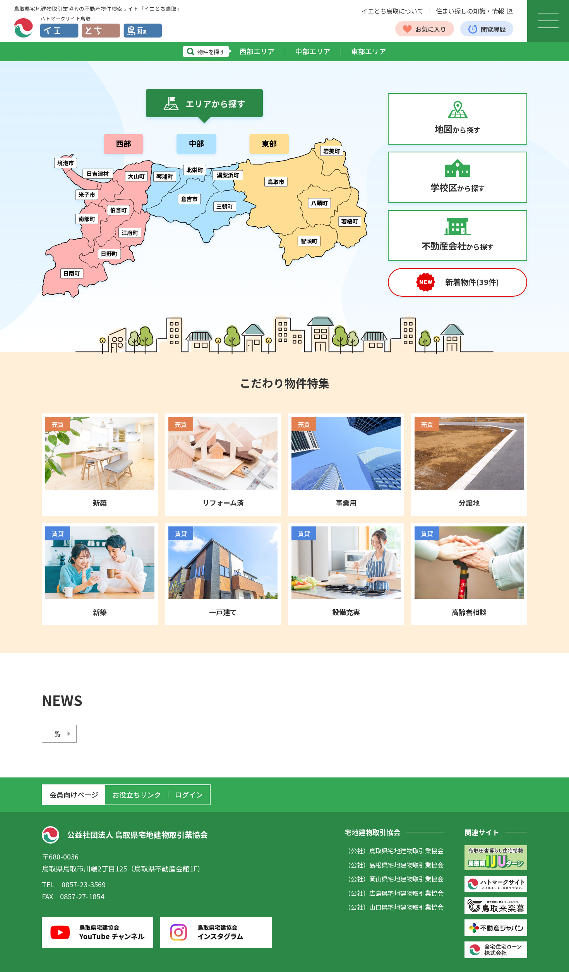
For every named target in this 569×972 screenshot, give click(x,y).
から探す (457, 128)
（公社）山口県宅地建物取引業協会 (394, 907)
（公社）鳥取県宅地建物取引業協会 (394, 850)
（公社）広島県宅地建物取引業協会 (394, 893)
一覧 (54, 733)
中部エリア (312, 51)
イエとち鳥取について (392, 10)
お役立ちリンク (136, 794)
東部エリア (368, 51)
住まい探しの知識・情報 (470, 10)
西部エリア (257, 51)
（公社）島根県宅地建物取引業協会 (394, 865)
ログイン (189, 794)
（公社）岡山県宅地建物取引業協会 (394, 878)
